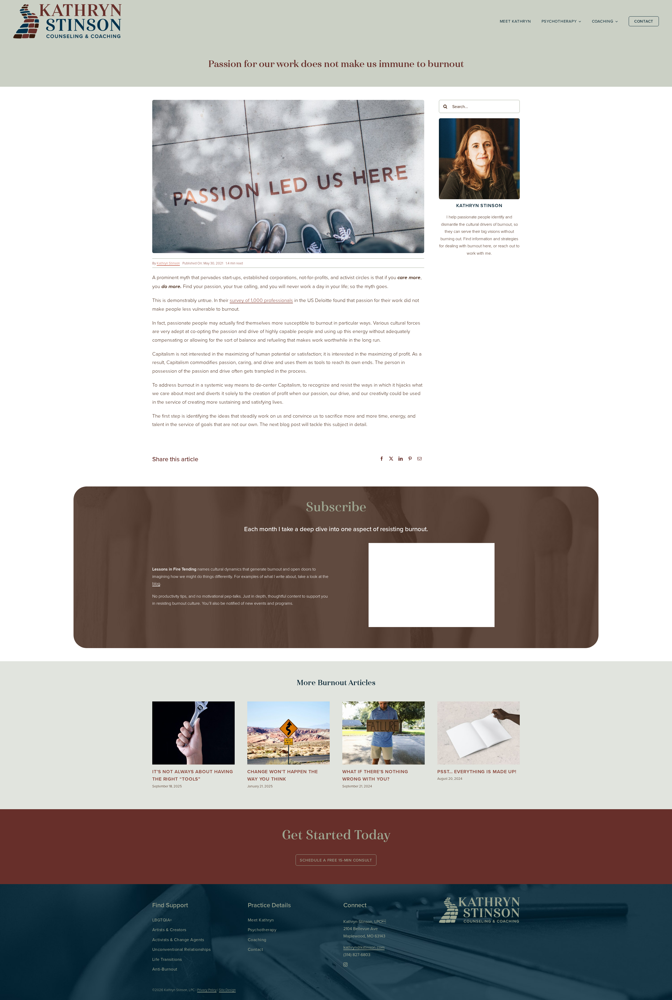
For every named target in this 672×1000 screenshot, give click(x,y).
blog (156, 583)
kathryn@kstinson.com (364, 947)
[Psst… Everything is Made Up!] (478, 705)
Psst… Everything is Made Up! (476, 771)
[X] (391, 459)
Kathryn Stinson (168, 263)
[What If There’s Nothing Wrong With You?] (383, 705)
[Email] (419, 459)
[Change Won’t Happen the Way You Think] (288, 705)
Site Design (227, 989)
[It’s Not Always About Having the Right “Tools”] (193, 705)
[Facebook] (381, 459)
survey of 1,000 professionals (261, 300)
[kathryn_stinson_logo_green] (479, 899)
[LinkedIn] (400, 459)
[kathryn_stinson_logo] (67, 6)
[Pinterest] (410, 459)
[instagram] (345, 964)
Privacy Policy (207, 989)
